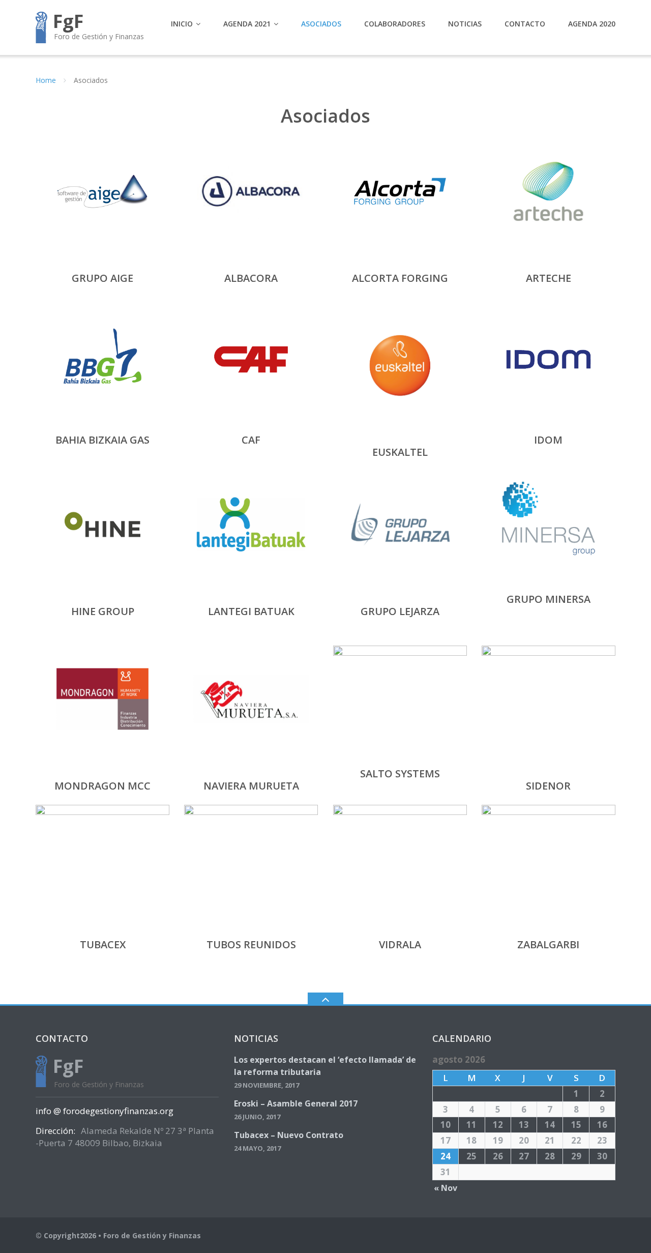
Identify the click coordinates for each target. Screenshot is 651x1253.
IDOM (548, 440)
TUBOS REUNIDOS (251, 944)
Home (46, 80)
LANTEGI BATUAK (251, 611)
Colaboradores (394, 23)
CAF (251, 440)
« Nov (445, 1187)
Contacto (525, 23)
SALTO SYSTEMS (400, 773)
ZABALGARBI (548, 944)
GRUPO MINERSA (548, 599)
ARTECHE (548, 278)
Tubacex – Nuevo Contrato (288, 1135)
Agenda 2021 (247, 23)
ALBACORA (251, 278)
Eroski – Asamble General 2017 (296, 1103)
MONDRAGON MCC (102, 786)
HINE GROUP (102, 611)
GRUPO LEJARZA (400, 611)
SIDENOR (548, 786)
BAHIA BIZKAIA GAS (102, 440)
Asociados (321, 23)
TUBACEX (103, 944)
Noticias (465, 23)
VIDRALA (400, 944)
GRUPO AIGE (102, 278)
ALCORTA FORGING (400, 278)
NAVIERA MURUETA (251, 786)
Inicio (182, 23)
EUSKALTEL (400, 452)
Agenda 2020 (591, 23)
